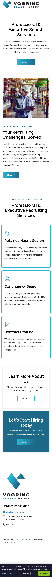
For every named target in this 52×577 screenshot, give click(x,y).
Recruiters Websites (10, 542)
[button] (26, 62)
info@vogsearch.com (15, 512)
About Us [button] (26, 398)
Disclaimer (29, 540)
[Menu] (47, 5)
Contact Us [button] (26, 442)
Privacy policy (7, 573)
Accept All (44, 573)
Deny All (25, 573)
